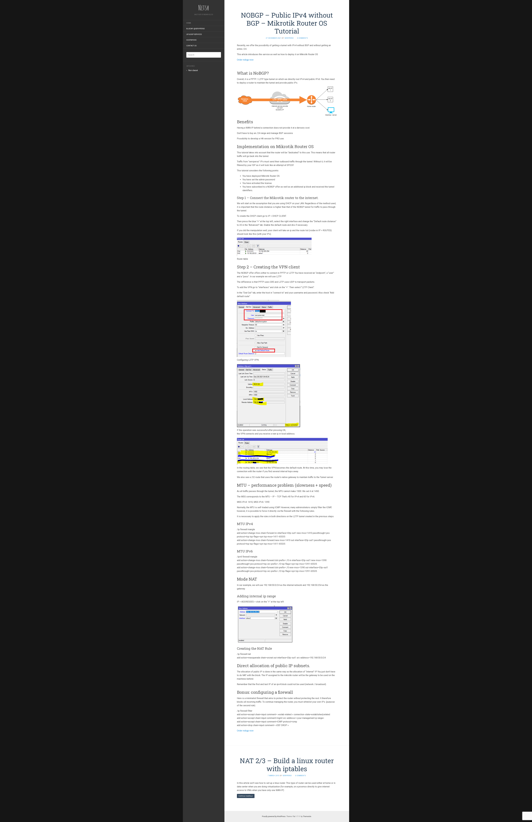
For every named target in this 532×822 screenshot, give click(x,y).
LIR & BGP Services (194, 34)
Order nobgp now (245, 59)
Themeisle (307, 816)
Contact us (191, 46)
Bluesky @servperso (195, 29)
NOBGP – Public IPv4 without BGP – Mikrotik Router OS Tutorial (287, 23)
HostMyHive (191, 40)
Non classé (193, 70)
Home (188, 23)
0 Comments (302, 38)
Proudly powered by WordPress (274, 816)
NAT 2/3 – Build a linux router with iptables (287, 764)
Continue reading (245, 796)
